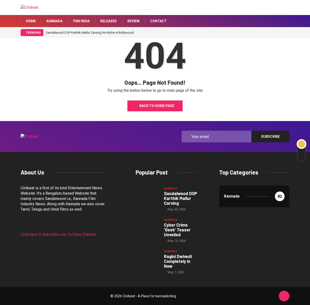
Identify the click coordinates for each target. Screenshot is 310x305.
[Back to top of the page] (284, 296)
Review (133, 21)
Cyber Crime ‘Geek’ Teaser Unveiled (177, 229)
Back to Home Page (157, 106)
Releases (108, 21)
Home (31, 21)
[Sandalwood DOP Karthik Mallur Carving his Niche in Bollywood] (147, 194)
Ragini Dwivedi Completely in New (178, 261)
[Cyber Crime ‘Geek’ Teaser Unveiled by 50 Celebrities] (147, 226)
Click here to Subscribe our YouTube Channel (58, 234)
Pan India (81, 21)
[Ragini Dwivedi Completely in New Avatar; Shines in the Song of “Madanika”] (147, 257)
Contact (158, 21)
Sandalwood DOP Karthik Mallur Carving (180, 198)
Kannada (54, 21)
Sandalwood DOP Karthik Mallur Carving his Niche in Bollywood (90, 32)
